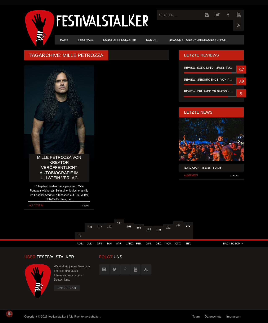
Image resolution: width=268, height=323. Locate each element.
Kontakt (152, 39)
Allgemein (36, 205)
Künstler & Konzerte (119, 39)
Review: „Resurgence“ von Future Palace (211, 79)
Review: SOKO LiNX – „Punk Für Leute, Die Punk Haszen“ (211, 67)
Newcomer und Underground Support (198, 39)
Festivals (85, 39)
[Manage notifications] (9, 313)
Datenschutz (213, 316)
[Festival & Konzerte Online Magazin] (102, 20)
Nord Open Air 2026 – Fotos (203, 167)
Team (196, 316)
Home (64, 39)
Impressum (233, 316)
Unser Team (67, 287)
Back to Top (231, 243)
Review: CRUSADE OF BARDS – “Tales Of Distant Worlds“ (211, 91)
